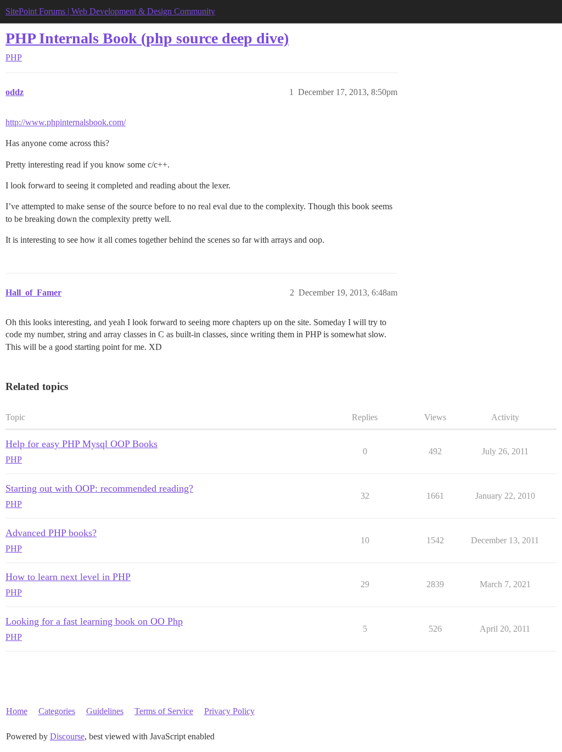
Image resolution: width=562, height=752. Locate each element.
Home (16, 711)
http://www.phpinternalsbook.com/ (65, 122)
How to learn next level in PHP (68, 576)
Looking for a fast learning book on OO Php (94, 621)
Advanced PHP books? (51, 532)
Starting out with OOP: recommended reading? (99, 488)
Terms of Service (163, 711)
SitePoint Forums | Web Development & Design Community (110, 11)
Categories (56, 711)
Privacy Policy (229, 711)
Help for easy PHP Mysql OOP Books (81, 443)
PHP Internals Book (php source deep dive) (147, 38)
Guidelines (104, 711)
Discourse (67, 736)
